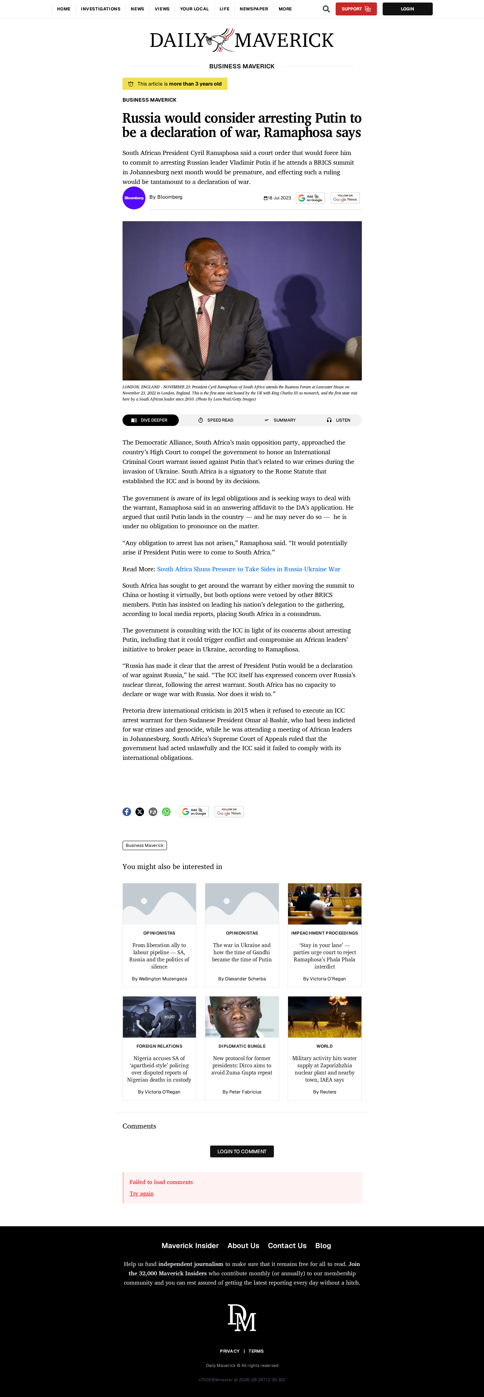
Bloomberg (169, 197)
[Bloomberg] (134, 197)
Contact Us (287, 1245)
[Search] (326, 9)
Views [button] (162, 9)
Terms (256, 1351)
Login (407, 9)
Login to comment (242, 1151)
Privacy (229, 1351)
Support (352, 9)
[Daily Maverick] (242, 40)
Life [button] (224, 9)
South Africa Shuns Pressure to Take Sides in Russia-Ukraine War (248, 568)
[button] (310, 198)
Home (64, 9)
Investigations (100, 9)
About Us (243, 1245)
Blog (323, 1245)
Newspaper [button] (254, 9)
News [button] (137, 9)
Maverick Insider (190, 1245)
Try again (142, 1193)
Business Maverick (145, 845)
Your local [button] (194, 9)
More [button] (285, 9)
